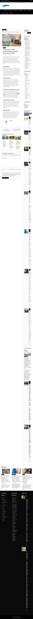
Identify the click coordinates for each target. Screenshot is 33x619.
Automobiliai (20, 10)
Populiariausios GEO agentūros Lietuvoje (14, 531)
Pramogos (15, 10)
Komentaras (4, 158)
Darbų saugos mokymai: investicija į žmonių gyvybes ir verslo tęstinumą (28, 59)
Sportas (26, 92)
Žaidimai (26, 98)
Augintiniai (26, 77)
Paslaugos (10, 10)
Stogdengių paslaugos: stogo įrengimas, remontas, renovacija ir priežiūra (14, 525)
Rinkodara (29, 118)
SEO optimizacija (30, 122)
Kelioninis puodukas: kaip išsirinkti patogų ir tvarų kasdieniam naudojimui (11, 144)
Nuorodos (13, 1)
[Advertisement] (16, 21)
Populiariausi (28, 113)
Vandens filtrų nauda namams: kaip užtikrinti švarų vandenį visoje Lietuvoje (28, 48)
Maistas (29, 269)
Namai (25, 10)
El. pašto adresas (11, 169)
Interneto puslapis (18, 169)
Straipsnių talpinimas (3, 1)
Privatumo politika (17, 1)
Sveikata (5, 10)
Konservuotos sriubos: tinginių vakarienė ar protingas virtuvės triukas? (27, 53)
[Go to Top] (32, 618)
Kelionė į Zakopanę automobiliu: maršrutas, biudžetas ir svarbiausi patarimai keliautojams (27, 363)
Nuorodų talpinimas (9, 1)
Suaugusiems (27, 94)
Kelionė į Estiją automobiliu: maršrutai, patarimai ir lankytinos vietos (30, 443)
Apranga (29, 10)
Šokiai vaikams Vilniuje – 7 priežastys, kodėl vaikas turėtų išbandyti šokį (27, 42)
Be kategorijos (27, 80)
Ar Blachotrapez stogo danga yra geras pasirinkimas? (30, 175)
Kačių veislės (27, 83)
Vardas (3, 169)
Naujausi (27, 114)
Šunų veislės (27, 95)
